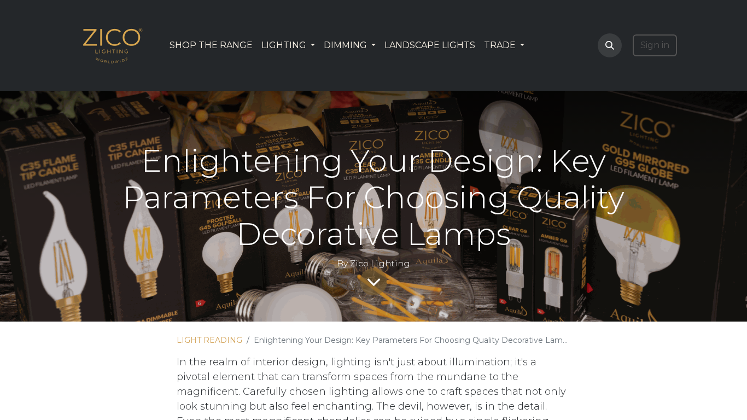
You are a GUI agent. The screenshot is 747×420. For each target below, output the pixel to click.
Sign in (654, 45)
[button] (610, 45)
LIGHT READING (209, 340)
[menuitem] (211, 45)
